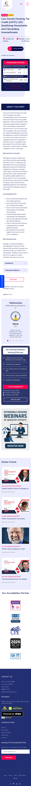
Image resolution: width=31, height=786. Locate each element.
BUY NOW (13, 280)
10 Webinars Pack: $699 (11, 395)
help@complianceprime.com (9, 692)
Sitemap (15, 778)
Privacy (10, 775)
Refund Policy (4, 735)
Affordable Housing (8, 288)
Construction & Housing (16, 286)
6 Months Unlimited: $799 (12, 391)
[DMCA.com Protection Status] (6, 717)
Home (5, 775)
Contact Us (4, 737)
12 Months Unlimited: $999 (12, 393)
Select (25, 80)
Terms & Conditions (6, 732)
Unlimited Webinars (12, 270)
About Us (3, 727)
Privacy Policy (4, 730)
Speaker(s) (9, 263)
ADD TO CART (15, 86)
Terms (15, 775)
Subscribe (8, 757)
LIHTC (10, 294)
